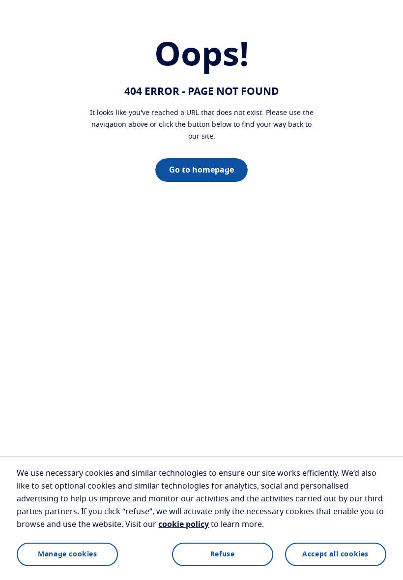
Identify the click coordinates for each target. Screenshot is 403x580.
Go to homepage (201, 170)
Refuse (222, 554)
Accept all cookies (335, 554)
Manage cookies (67, 554)
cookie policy (183, 524)
